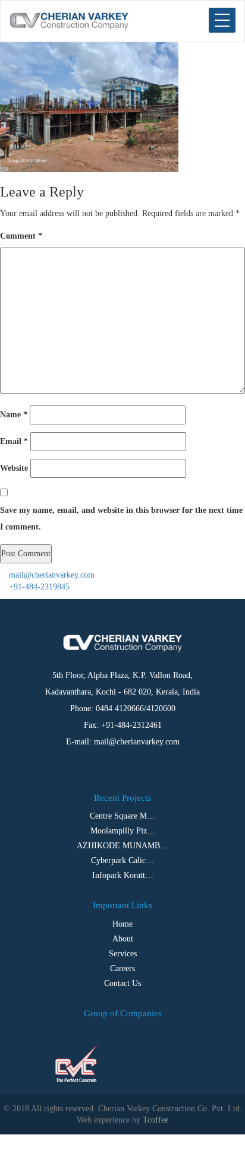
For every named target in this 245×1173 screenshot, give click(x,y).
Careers (122, 968)
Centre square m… (122, 815)
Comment (21, 236)
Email (14, 441)
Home (122, 924)
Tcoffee (155, 1119)
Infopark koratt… (122, 875)
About (122, 938)
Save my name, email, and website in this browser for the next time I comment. (121, 518)
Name (13, 414)
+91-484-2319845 (38, 586)
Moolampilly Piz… (122, 830)
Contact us (122, 983)
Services (123, 953)
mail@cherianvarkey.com (51, 574)
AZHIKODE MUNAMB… (122, 845)
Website (14, 468)
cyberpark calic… (122, 860)
